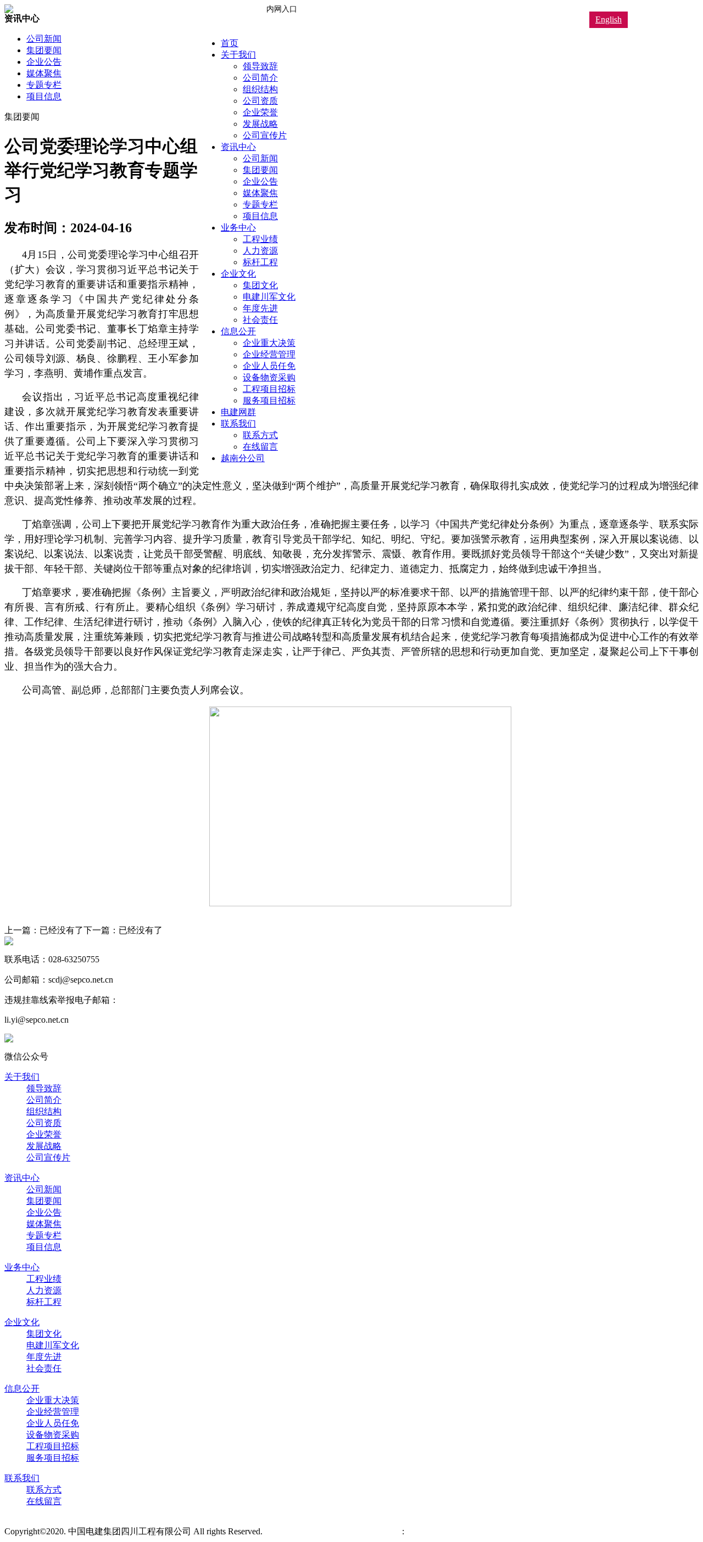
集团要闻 (260, 170)
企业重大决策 (269, 342)
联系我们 (238, 423)
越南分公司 (243, 458)
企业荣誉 (260, 112)
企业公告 (260, 181)
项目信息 (260, 216)
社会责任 (260, 319)
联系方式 (260, 435)
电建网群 (238, 412)
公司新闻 (260, 158)
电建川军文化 (269, 296)
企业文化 (238, 273)
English (608, 19)
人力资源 (260, 250)
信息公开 (238, 331)
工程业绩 (260, 239)
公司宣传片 (265, 135)
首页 (229, 43)
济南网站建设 (375, 1531)
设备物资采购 (269, 377)
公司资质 (260, 100)
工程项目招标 (269, 389)
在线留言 (260, 446)
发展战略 (260, 123)
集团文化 (260, 285)
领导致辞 (260, 66)
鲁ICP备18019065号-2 (307, 1531)
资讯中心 (238, 147)
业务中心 (238, 227)
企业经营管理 (269, 354)
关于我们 (238, 54)
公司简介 (260, 77)
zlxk (411, 1531)
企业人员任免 (269, 366)
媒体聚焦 (260, 193)
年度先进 (260, 308)
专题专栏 (260, 204)
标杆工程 (260, 262)
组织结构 (260, 89)
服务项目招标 (269, 400)
